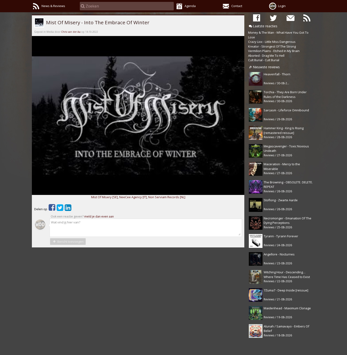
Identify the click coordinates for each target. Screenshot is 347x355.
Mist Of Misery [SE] (104, 197)
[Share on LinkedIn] (68, 209)
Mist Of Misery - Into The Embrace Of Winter (97, 22)
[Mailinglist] (290, 18)
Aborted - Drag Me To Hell (266, 55)
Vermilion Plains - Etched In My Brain (274, 51)
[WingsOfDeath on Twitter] (273, 18)
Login (282, 6)
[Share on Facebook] (52, 209)
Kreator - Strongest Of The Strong (272, 46)
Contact (236, 6)
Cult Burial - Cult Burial (263, 60)
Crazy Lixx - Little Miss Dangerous (272, 42)
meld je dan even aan (99, 216)
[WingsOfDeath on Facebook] (257, 18)
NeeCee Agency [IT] (133, 197)
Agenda (190, 6)
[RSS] (307, 18)
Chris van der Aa (70, 31)
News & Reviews (53, 6)
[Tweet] (60, 209)
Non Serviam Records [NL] (166, 197)
